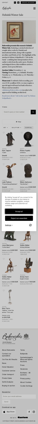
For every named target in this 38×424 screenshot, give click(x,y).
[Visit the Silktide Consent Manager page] (30, 225)
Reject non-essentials (19, 218)
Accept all (19, 211)
